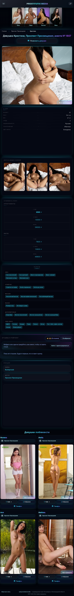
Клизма (8, 327)
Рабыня (35, 324)
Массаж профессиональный (28, 296)
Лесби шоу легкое (38, 287)
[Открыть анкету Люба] (55, 471)
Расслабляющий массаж (46, 296)
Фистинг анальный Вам (51, 315)
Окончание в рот (24, 278)
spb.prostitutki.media (24, 592)
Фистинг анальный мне (36, 315)
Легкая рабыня (17, 327)
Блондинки (67, 129)
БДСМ (8, 324)
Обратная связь (5, 592)
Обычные (67, 126)
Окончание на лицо (11, 278)
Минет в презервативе (37, 275)
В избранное (67, 338)
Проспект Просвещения (13, 378)
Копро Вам (9, 315)
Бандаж (22, 324)
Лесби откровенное (25, 287)
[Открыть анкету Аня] (17, 546)
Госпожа (14, 324)
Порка (28, 324)
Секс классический (11, 275)
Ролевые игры (10, 306)
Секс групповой (23, 275)
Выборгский (9, 370)
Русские (68, 123)
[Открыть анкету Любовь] (55, 546)
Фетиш (42, 324)
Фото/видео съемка (22, 306)
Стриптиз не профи (11, 287)
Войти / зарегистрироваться (60, 346)
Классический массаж (12, 296)
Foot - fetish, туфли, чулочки (54, 324)
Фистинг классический (21, 315)
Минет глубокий (50, 275)
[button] (68, 178)
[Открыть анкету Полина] (17, 471)
